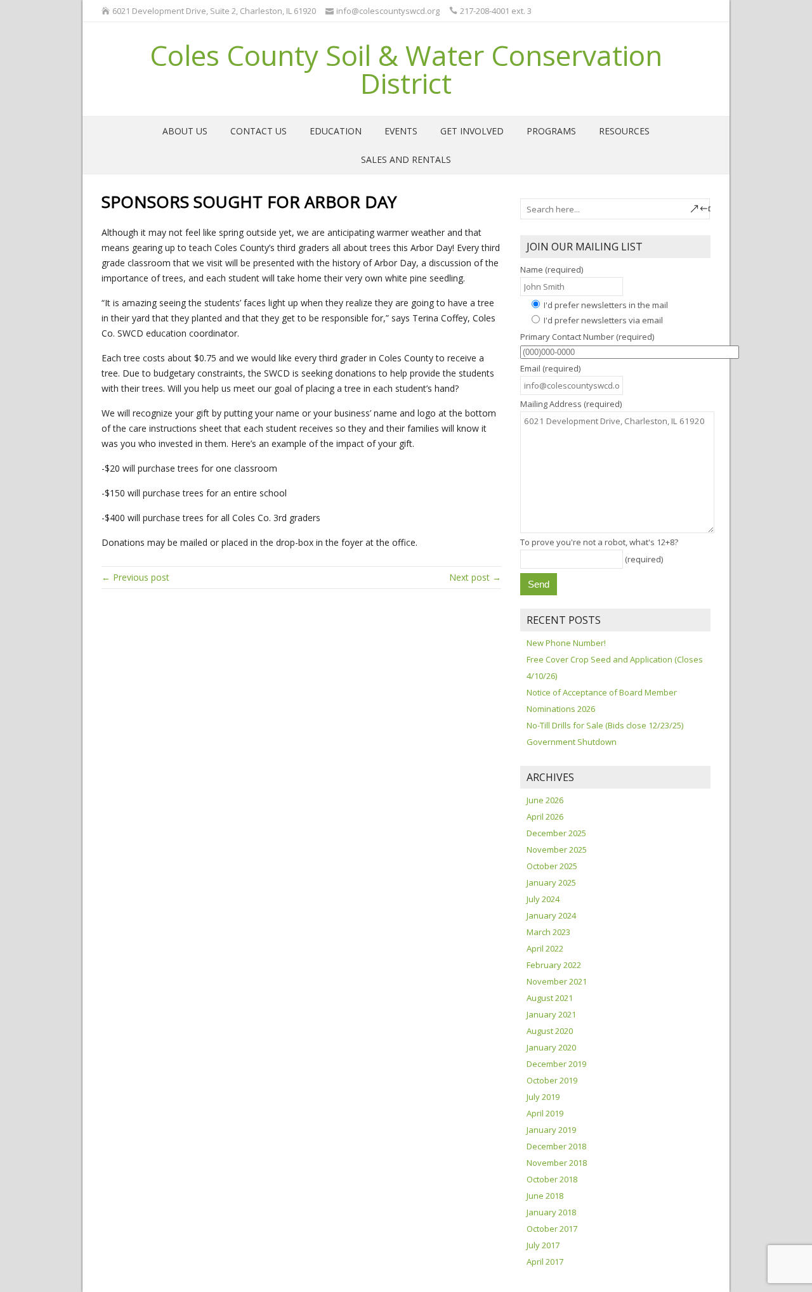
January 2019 (551, 1129)
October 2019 (552, 1080)
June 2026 (545, 800)
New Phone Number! (566, 643)
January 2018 (551, 1212)
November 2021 (557, 981)
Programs (551, 131)
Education (336, 131)
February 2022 (554, 965)
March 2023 (548, 932)
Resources (624, 131)
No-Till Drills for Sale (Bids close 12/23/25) (605, 725)
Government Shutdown (572, 741)
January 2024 (551, 915)
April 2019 (545, 1113)
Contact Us (258, 131)
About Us (184, 131)
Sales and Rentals (406, 159)
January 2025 (551, 882)
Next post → (475, 577)
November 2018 (557, 1162)
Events (400, 131)
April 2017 (545, 1261)
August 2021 (550, 998)
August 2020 (550, 1031)
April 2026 (545, 816)
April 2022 (545, 948)
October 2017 (552, 1228)
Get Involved (472, 131)
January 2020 (551, 1047)
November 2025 (557, 849)
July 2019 (543, 1096)
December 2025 (556, 833)
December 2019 (556, 1063)
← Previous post (135, 577)
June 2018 (545, 1195)
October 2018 (552, 1179)
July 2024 (543, 899)
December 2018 (556, 1146)
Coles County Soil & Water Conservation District (406, 69)
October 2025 (552, 866)
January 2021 (551, 1014)
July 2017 (543, 1245)
